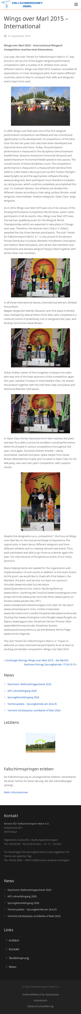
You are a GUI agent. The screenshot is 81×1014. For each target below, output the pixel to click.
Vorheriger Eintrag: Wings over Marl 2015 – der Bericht (37, 660)
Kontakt (14, 949)
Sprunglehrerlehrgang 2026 (23, 697)
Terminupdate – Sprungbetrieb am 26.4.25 (32, 704)
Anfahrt (14, 940)
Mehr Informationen (16, 792)
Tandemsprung (19, 958)
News (12, 967)
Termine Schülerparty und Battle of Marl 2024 (33, 710)
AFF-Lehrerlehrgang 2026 (22, 691)
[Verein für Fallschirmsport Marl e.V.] (6, 5)
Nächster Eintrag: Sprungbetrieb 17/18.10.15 (49, 664)
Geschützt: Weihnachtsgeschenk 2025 (29, 684)
